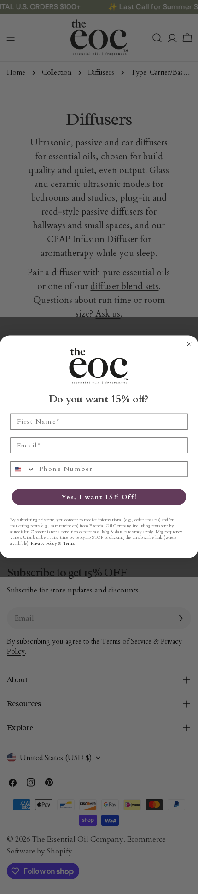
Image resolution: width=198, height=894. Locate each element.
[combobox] (23, 469)
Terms (68, 543)
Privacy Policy (44, 543)
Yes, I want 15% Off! (99, 497)
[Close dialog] (189, 344)
